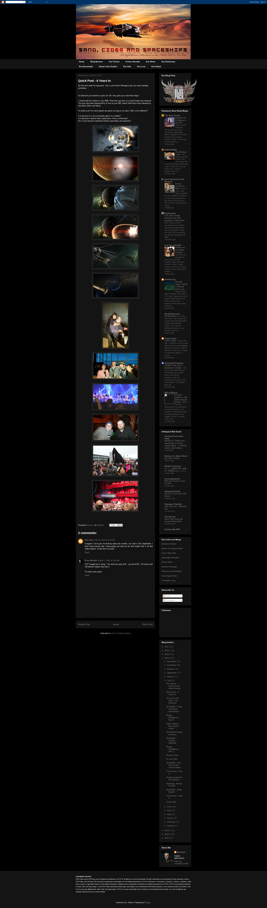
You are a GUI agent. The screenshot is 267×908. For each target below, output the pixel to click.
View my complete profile (181, 862)
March (170, 818)
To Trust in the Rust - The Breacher (172, 700)
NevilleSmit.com (172, 314)
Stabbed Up (170, 279)
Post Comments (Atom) (121, 633)
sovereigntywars (172, 479)
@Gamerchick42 (169, 544)
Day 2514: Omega (172, 458)
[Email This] (110, 525)
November (172, 665)
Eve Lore (141, 66)
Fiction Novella (133, 61)
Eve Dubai (156, 66)
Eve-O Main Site (169, 553)
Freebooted (170, 213)
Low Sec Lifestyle (173, 245)
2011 (167, 838)
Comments (170, 600)
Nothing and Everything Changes (180, 249)
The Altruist (170, 517)
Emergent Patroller (173, 504)
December (172, 661)
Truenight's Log (168, 580)
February (171, 822)
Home (81, 61)
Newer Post (84, 624)
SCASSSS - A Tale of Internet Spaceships (174, 709)
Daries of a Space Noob (172, 548)
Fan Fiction (114, 61)
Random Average (169, 567)
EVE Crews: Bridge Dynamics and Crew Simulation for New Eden (175, 218)
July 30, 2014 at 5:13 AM (104, 540)
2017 (167, 646)
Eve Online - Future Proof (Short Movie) (173, 685)
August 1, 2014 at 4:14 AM (108, 560)
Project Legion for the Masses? (174, 778)
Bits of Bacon (171, 392)
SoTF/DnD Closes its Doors (174, 733)
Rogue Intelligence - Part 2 (173, 717)
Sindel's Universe (173, 466)
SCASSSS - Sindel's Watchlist (171, 740)
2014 (167, 658)
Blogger (147, 902)
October (171, 669)
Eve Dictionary (168, 61)
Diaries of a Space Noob (176, 456)
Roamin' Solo (172, 755)
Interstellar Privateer (174, 363)
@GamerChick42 (172, 491)
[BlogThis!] (113, 525)
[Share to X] (116, 525)
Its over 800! (171, 759)
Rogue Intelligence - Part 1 (173, 749)
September (172, 673)
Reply (87, 552)
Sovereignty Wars (169, 576)
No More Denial (171, 316)
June (169, 807)
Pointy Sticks (167, 562)
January (171, 826)
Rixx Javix (89, 540)
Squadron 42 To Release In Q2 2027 (180, 120)
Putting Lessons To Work (180, 186)
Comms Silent (170, 341)
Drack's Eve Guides (108, 66)
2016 (167, 650)
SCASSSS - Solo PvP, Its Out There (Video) (173, 765)
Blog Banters (96, 61)
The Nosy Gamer (172, 115)
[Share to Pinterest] (121, 525)
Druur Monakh (91, 560)
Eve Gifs (127, 66)
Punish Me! (171, 802)
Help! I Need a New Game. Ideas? (172, 726)
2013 (167, 830)
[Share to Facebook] (118, 525)
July (169, 680)
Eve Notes (150, 61)
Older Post (147, 624)
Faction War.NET (172, 529)
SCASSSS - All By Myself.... (174, 791)
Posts (167, 596)
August (170, 676)
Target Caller (170, 338)
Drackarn (91, 525)
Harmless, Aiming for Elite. (174, 784)
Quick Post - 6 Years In (172, 693)
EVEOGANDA (171, 150)
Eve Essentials (86, 66)
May (169, 810)
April (169, 814)
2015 (167, 654)
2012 (167, 834)
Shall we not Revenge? (172, 571)
